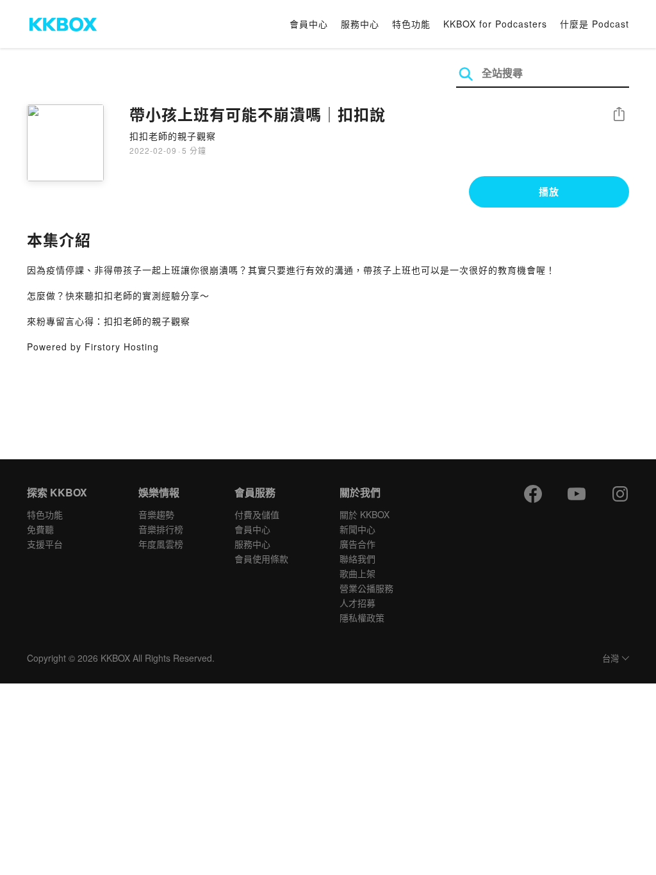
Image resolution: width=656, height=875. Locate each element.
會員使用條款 (261, 558)
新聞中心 (357, 529)
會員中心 (309, 23)
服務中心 (360, 23)
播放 (549, 191)
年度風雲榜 (160, 543)
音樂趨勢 (156, 514)
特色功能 (411, 23)
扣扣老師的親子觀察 (172, 135)
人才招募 (357, 602)
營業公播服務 (366, 588)
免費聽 (40, 529)
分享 (619, 115)
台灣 (610, 659)
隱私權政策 (362, 617)
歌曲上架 (357, 573)
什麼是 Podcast (594, 23)
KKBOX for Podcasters (495, 23)
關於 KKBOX (365, 514)
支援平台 (45, 543)
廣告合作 (357, 543)
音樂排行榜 (160, 529)
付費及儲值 (256, 514)
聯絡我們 (357, 558)
